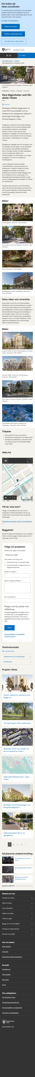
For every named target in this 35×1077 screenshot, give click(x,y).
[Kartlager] (6, 461)
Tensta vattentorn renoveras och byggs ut (17, 696)
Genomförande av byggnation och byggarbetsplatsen (18, 566)
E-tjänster (5, 952)
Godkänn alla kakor (10, 26)
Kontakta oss (6, 969)
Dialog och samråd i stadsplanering (21, 878)
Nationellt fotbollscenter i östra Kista (16, 778)
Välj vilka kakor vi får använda (13, 41)
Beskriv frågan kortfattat (13, 581)
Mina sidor (5, 980)
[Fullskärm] (29, 461)
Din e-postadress (10, 597)
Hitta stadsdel (6, 946)
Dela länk (7, 104)
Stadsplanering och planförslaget (18, 562)
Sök (10, 55)
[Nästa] (25, 844)
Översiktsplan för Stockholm (23, 859)
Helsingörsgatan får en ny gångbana (14, 834)
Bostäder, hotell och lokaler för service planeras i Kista (16, 750)
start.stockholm (7, 1027)
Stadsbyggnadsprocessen (23, 868)
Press (4, 985)
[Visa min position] (6, 497)
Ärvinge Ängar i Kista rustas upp (17, 723)
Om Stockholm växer (8, 997)
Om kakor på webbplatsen (9, 20)
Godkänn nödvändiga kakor (13, 34)
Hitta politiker (6, 974)
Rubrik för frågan (10, 572)
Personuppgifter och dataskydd (12, 1008)
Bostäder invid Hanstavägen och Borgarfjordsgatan (17, 806)
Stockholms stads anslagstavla (12, 957)
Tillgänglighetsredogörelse (10, 1002)
